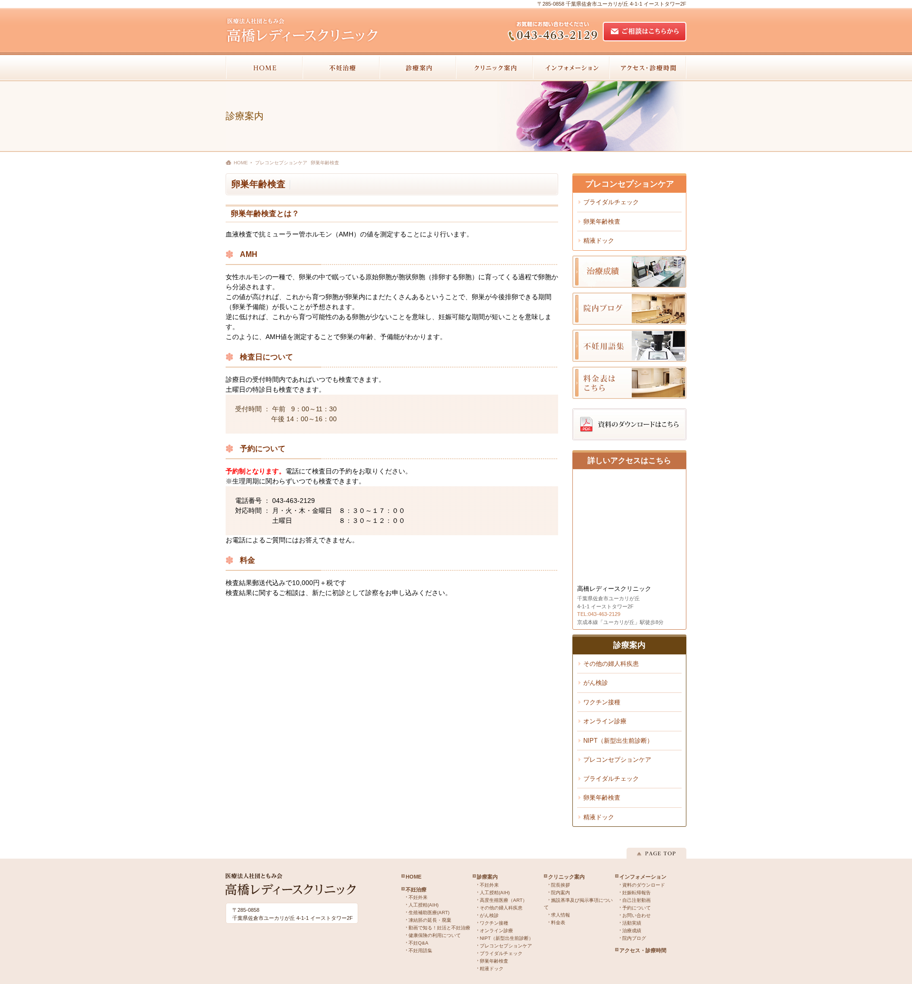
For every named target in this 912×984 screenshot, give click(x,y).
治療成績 (631, 930)
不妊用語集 (420, 950)
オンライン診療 (605, 721)
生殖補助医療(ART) (428, 912)
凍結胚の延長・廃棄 (429, 920)
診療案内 (487, 877)
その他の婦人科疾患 (611, 663)
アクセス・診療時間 (642, 950)
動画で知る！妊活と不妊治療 (439, 927)
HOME (241, 162)
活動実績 (631, 923)
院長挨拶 (560, 885)
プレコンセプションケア (617, 759)
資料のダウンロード (643, 885)
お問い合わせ (636, 915)
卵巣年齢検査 (601, 221)
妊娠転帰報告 (636, 892)
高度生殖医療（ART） (503, 900)
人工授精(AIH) (423, 905)
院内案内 (560, 892)
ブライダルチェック (611, 202)
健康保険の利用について (434, 935)
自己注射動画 (636, 900)
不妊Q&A (418, 943)
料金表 (558, 922)
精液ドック (598, 240)
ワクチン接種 (601, 702)
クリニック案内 (566, 877)
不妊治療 (416, 889)
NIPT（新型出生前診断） (618, 740)
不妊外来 (418, 897)
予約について (636, 907)
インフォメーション (642, 877)
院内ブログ (634, 938)
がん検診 (595, 682)
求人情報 (560, 915)
